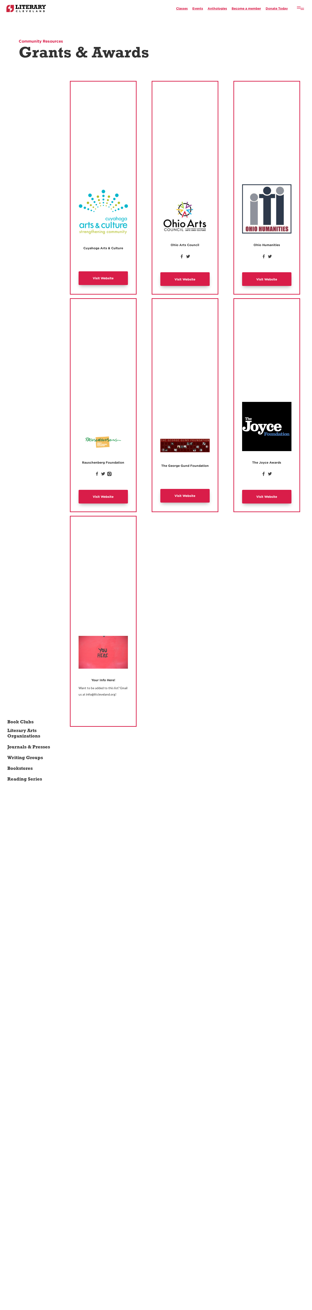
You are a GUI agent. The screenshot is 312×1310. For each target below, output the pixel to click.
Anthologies (217, 8)
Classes (182, 8)
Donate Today (277, 8)
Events (197, 8)
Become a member (246, 8)
